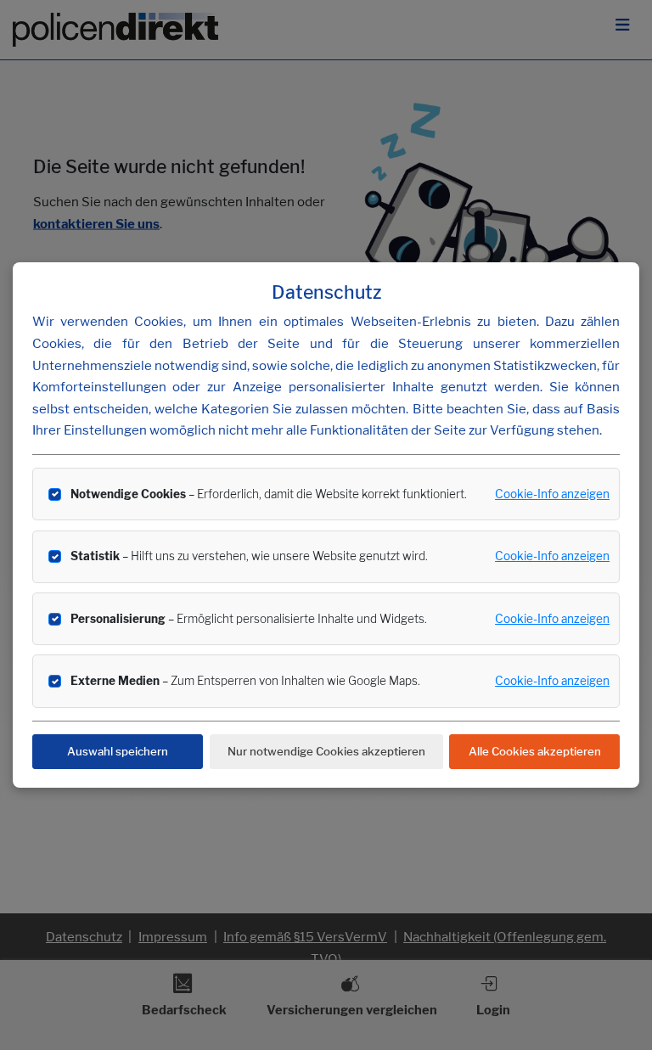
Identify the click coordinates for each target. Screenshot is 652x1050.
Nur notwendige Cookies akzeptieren (326, 751)
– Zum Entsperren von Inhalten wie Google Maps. (245, 681)
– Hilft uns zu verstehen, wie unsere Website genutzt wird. (249, 556)
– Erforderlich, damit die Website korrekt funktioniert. (268, 494)
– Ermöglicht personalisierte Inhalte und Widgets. (248, 619)
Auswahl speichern (117, 751)
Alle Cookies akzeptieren (535, 751)
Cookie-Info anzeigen (552, 494)
